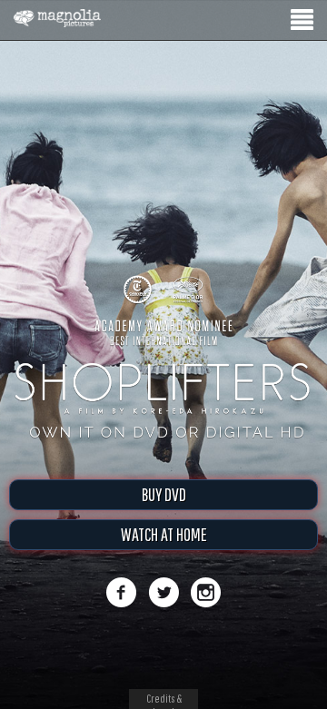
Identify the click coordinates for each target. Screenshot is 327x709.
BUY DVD (164, 494)
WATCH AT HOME (164, 534)
